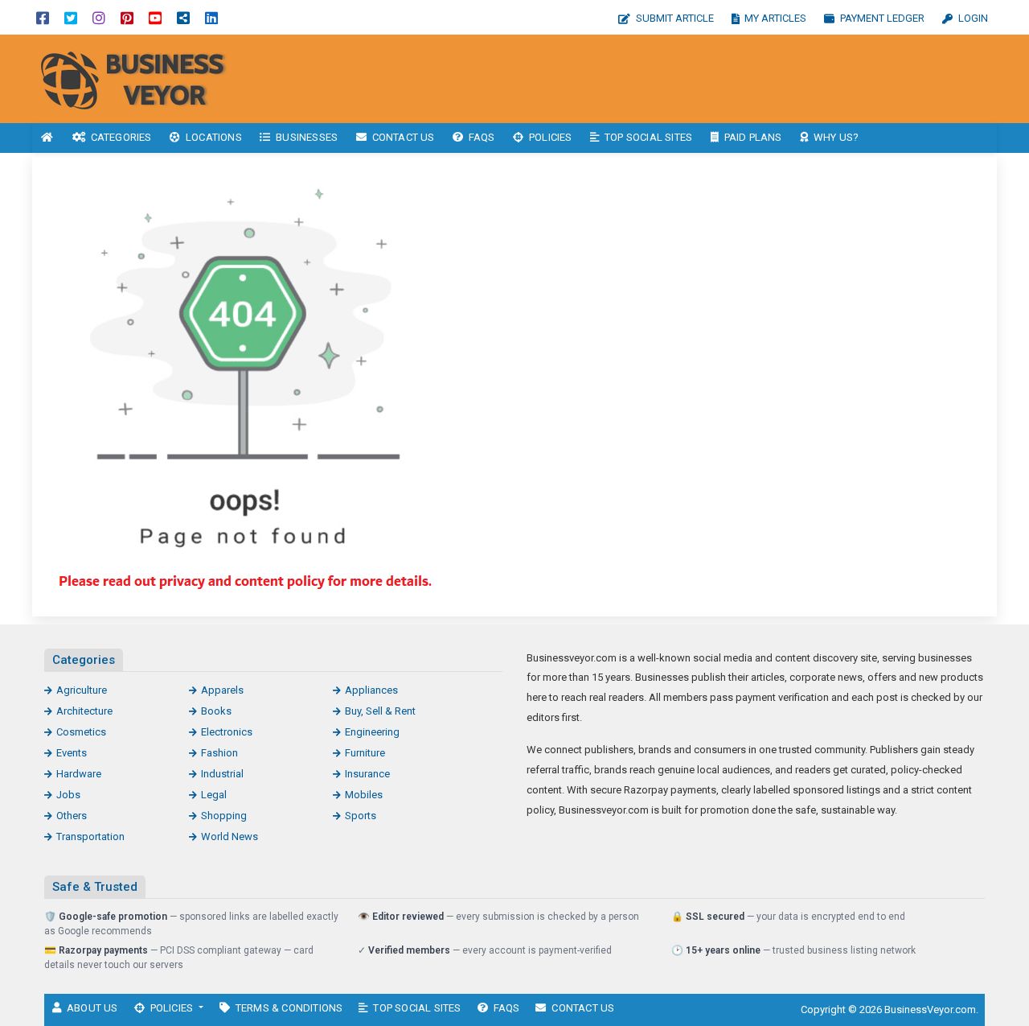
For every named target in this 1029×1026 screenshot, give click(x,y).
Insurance (367, 774)
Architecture (84, 711)
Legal (214, 795)
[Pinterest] (127, 17)
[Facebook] (42, 17)
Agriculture (81, 690)
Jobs (68, 795)
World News (229, 836)
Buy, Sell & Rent (380, 711)
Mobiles (364, 795)
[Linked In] (211, 17)
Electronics (226, 732)
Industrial (222, 774)
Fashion (219, 753)
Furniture (365, 753)
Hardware (78, 774)
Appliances (371, 690)
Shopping (224, 816)
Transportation (90, 836)
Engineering (372, 732)
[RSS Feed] (183, 17)
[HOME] (47, 138)
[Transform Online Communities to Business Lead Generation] (140, 78)
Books (216, 711)
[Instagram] (98, 17)
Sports (360, 816)
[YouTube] (155, 17)
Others (71, 816)
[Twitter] (70, 17)
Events (71, 753)
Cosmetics (81, 732)
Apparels (222, 690)
